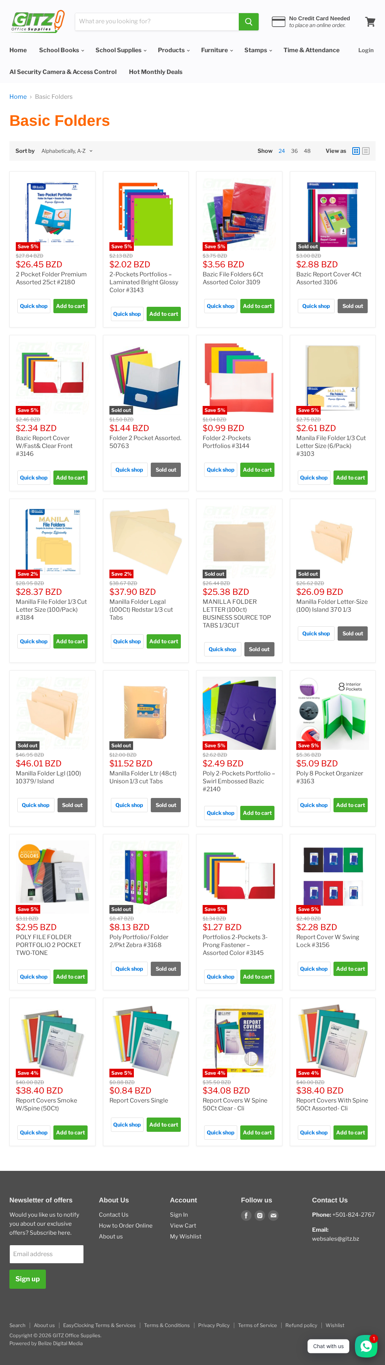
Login (366, 50)
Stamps (256, 50)
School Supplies (118, 50)
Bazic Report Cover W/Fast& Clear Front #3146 (44, 445)
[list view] (366, 151)
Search (17, 1325)
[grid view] (356, 151)
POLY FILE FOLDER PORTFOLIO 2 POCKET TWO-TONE (48, 945)
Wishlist (335, 1325)
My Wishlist (186, 1236)
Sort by (25, 151)
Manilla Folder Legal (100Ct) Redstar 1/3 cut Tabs (141, 609)
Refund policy (301, 1325)
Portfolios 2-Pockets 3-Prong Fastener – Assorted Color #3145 (235, 945)
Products (172, 50)
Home (18, 50)
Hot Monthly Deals (155, 71)
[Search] (249, 21)
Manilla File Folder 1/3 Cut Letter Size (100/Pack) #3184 (51, 609)
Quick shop (34, 306)
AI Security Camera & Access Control (63, 71)
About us (111, 1236)
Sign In (179, 1214)
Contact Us (114, 1214)
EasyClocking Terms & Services (99, 1325)
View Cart (183, 1225)
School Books (59, 50)
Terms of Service (257, 1325)
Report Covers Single (138, 1100)
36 (294, 151)
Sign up (27, 1279)
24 (282, 151)
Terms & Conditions (167, 1325)
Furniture (215, 50)
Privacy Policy (214, 1325)
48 (307, 151)
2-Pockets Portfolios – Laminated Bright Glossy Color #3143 (143, 282)
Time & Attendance (311, 50)
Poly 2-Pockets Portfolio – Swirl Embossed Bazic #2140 (239, 781)
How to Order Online (126, 1225)
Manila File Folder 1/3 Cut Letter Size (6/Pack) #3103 (331, 445)
